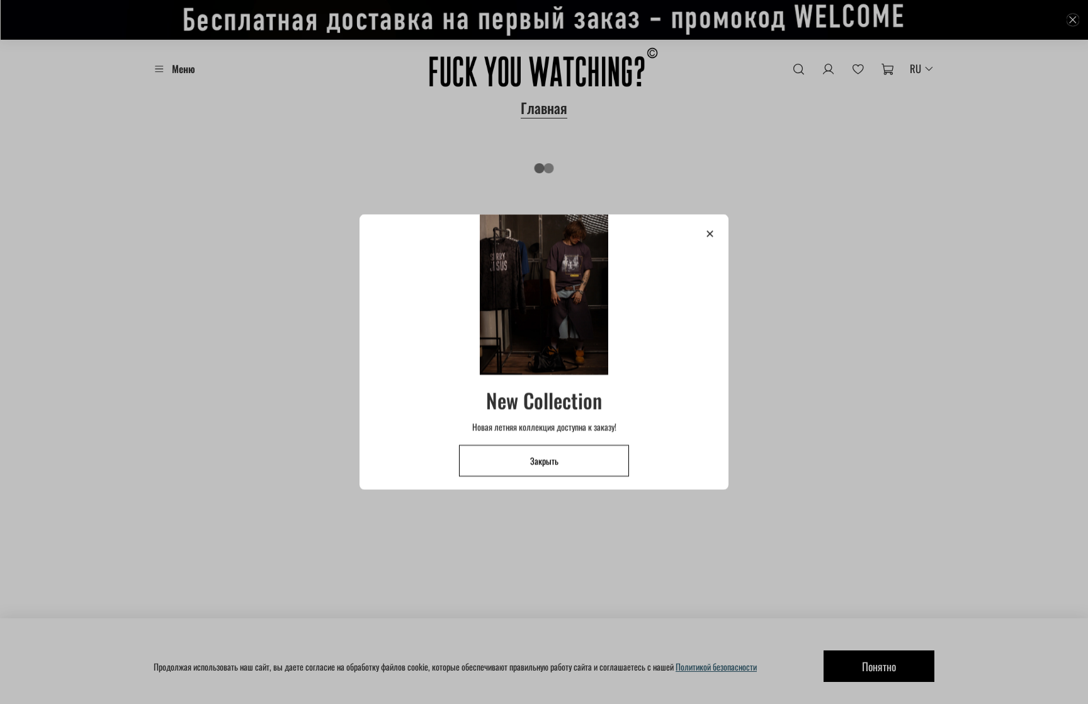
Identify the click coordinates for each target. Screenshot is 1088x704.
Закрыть (544, 460)
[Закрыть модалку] (710, 234)
